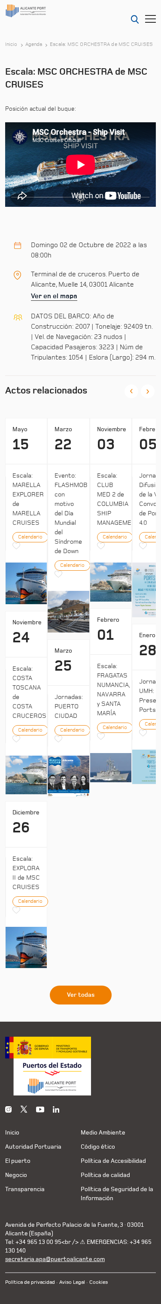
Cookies (98, 1282)
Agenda (34, 44)
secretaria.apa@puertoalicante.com (55, 1259)
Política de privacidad (30, 1282)
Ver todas (80, 995)
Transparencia (25, 1189)
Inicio (11, 44)
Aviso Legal (72, 1282)
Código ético (98, 1147)
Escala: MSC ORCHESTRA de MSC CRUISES (101, 44)
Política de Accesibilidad (113, 1161)
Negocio (16, 1175)
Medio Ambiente (103, 1132)
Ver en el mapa (54, 296)
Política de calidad (105, 1175)
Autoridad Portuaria (33, 1147)
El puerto (17, 1161)
